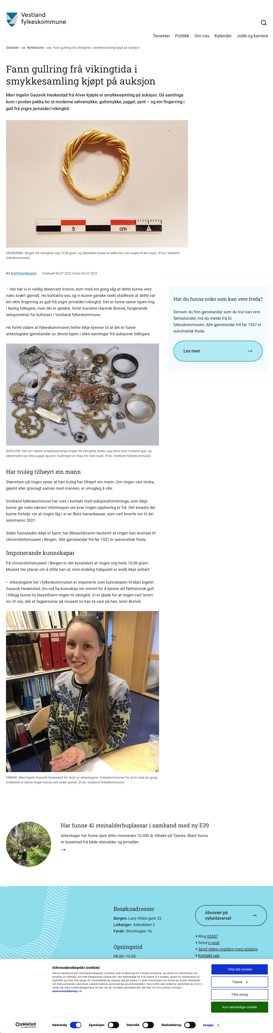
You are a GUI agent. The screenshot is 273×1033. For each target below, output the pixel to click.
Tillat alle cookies (239, 969)
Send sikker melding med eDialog (228, 949)
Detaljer (208, 1025)
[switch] (113, 1025)
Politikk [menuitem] (182, 35)
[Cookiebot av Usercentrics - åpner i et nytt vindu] (25, 1025)
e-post (213, 942)
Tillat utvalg (239, 994)
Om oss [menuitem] (201, 35)
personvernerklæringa (65, 991)
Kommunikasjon (24, 273)
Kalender (223, 35)
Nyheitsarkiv (35, 48)
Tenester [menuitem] (161, 35)
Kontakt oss (208, 955)
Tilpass (237, 982)
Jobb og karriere (252, 35)
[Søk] (264, 23)
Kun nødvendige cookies (239, 1007)
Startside (12, 48)
